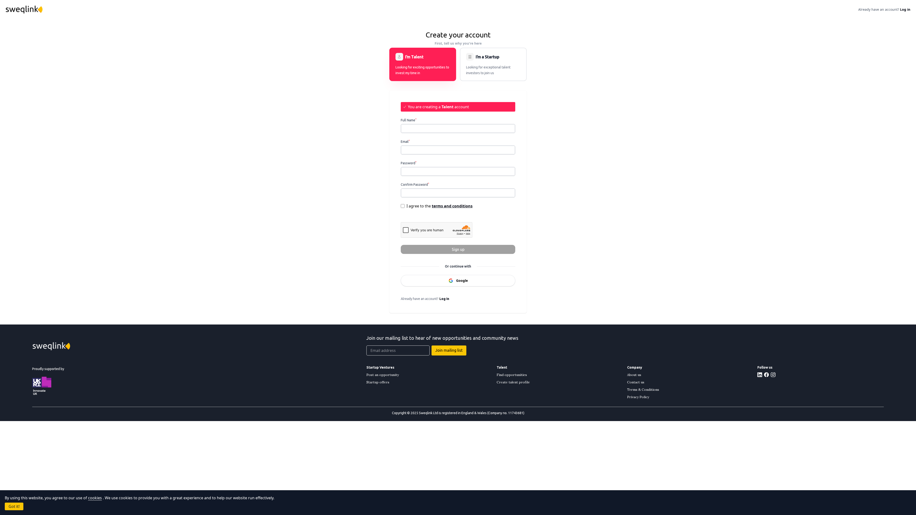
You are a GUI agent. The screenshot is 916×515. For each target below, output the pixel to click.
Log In (444, 299)
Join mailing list (449, 350)
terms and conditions (452, 206)
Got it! (14, 506)
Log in (905, 9)
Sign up (458, 249)
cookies (95, 497)
